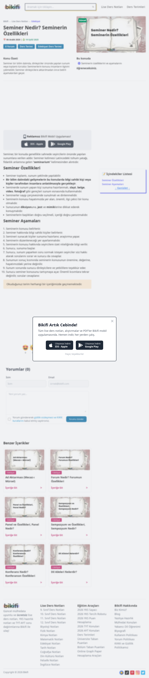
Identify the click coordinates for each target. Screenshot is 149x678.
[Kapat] (112, 321)
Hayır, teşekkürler (74, 354)
